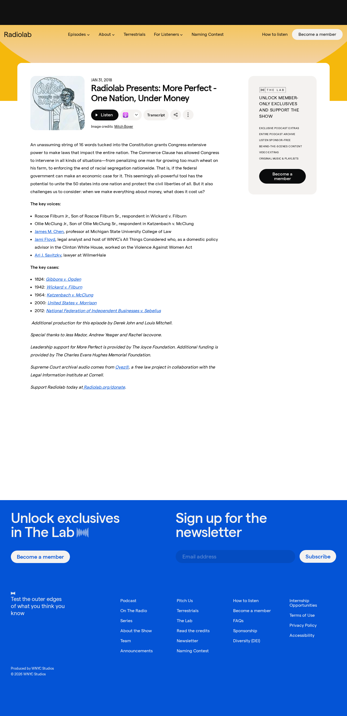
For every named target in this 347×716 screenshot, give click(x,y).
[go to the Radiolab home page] (19, 34)
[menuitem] (79, 34)
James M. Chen (49, 231)
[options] (188, 115)
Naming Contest (193, 650)
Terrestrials (187, 610)
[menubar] (203, 34)
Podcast (128, 600)
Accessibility (302, 635)
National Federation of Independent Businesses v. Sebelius (103, 310)
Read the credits (193, 630)
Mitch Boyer (123, 126)
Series (126, 620)
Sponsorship (245, 630)
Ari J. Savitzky (48, 255)
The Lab (49, 532)
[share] (175, 115)
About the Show (136, 630)
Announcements (136, 650)
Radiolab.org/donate (104, 387)
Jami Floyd (45, 239)
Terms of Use (302, 615)
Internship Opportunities (303, 603)
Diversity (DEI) (246, 640)
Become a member (282, 176)
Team (125, 640)
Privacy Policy (303, 625)
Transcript (156, 115)
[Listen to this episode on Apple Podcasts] (125, 115)
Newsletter (187, 640)
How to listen (246, 600)
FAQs (238, 620)
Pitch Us (185, 600)
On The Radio (133, 610)
